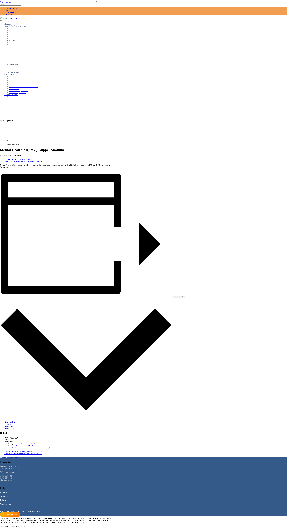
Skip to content (5, 2)
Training (3, 500)
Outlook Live (9, 428)
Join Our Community (10, 514)
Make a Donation (10, 8)
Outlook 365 (8, 426)
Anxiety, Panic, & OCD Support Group (19, 159)
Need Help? (4, 496)
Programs (3, 492)
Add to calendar (179, 297)
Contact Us (8, 14)
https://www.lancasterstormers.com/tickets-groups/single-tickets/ (33, 448)
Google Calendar (10, 422)
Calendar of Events (11, 12)
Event (19, 444)
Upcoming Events (29, 444)
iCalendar (7, 424)
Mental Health (29, 446)
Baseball (16, 446)
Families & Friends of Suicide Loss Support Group (23, 161)
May (21, 446)
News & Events (5, 504)
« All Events (4, 141)
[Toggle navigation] (1, 20)
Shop (6, 10)
